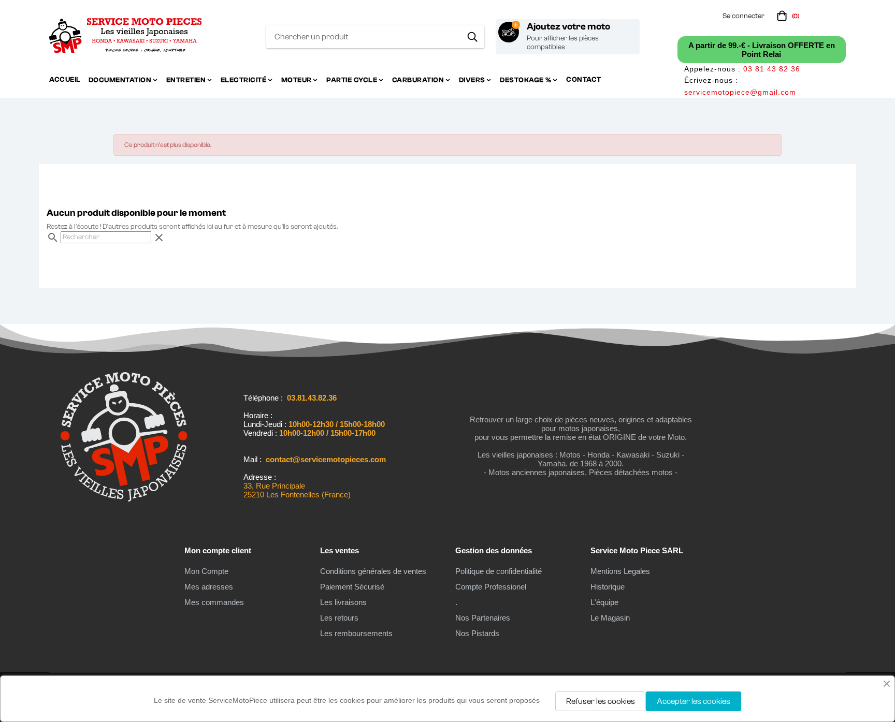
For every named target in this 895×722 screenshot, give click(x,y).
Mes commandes (214, 602)
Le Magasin (610, 617)
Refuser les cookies (600, 701)
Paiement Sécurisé (352, 586)
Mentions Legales (620, 571)
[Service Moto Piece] (124, 499)
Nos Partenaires (482, 617)
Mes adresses (208, 586)
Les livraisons (343, 602)
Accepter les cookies (693, 701)
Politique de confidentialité (498, 571)
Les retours (339, 617)
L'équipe (604, 602)
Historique (607, 586)
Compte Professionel (490, 586)
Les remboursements (356, 633)
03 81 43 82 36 (771, 69)
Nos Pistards (477, 633)
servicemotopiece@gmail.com (740, 92)
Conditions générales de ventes (373, 571)
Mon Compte (206, 571)
